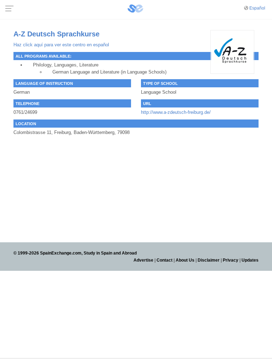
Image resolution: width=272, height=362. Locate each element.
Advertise (143, 260)
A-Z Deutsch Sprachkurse (56, 34)
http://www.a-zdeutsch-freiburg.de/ (176, 112)
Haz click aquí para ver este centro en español (61, 44)
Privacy (230, 260)
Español (257, 8)
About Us (185, 260)
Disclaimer (209, 260)
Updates (250, 260)
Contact (164, 260)
